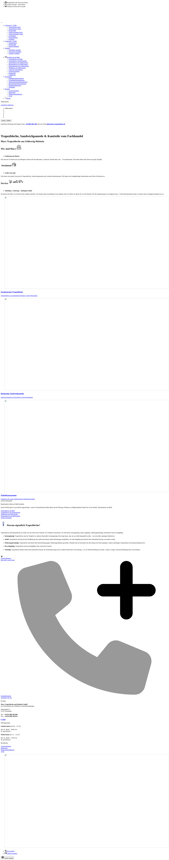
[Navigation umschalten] (1, 22)
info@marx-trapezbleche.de (56, 124)
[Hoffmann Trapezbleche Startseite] (84, 15)
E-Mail (3, 719)
